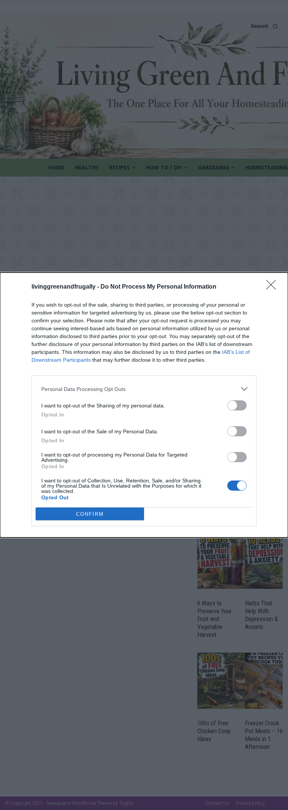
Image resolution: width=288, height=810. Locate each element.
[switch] (237, 405)
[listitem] (144, 389)
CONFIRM (90, 514)
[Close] (273, 287)
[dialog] (144, 405)
